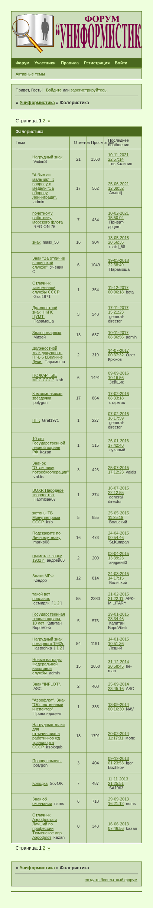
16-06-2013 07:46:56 (118, 826)
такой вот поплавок (41, 596)
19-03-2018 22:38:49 (118, 262)
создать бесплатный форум (111, 879)
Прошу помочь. (47, 760)
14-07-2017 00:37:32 (118, 352)
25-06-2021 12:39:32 (118, 186)
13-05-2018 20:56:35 (118, 239)
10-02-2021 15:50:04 (118, 215)
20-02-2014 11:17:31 (118, 735)
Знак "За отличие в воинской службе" (48, 262)
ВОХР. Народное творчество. (48, 492)
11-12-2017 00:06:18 (118, 289)
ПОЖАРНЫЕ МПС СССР (44, 377)
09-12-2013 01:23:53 (118, 760)
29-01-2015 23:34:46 (118, 616)
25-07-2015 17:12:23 (118, 469)
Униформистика (37, 102)
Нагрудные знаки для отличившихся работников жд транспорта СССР (48, 735)
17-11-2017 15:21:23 (118, 309)
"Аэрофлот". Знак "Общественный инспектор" (48, 704)
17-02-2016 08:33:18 (118, 395)
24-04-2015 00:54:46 (118, 535)
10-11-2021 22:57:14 (118, 157)
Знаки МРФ (42, 576)
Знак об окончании (42, 801)
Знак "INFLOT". (46, 684)
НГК (36, 420)
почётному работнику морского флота (47, 217)
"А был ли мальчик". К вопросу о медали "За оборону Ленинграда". (44, 186)
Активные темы (30, 74)
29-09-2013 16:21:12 (118, 801)
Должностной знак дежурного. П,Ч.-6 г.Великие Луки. (47, 355)
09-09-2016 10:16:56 (118, 375)
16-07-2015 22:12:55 (118, 490)
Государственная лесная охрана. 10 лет (48, 618)
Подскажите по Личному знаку (46, 535)
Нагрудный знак (47, 157)
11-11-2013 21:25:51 (118, 781)
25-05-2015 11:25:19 (118, 515)
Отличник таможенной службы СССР (45, 287)
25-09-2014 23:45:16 (118, 686)
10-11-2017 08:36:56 (118, 334)
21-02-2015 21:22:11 (118, 596)
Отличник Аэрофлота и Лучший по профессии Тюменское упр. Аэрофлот (47, 826)
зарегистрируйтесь (89, 90)
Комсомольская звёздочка (47, 395)
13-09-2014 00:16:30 (118, 706)
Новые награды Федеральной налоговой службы (47, 666)
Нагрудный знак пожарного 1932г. (48, 641)
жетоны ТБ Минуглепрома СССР (46, 517)
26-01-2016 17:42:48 (118, 443)
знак (36, 242)
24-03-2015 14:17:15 (118, 575)
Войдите (54, 90)
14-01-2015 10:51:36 (118, 641)
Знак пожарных (46, 332)
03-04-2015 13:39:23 (118, 555)
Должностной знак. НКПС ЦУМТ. (44, 312)
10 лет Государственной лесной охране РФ (48, 445)
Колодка (40, 783)
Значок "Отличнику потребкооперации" (50, 467)
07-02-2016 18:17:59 (118, 415)
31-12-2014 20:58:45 (118, 664)
